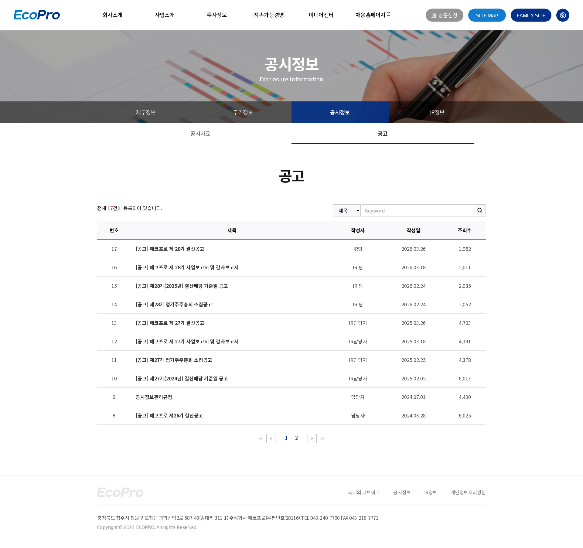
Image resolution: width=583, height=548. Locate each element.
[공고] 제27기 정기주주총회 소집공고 (174, 359)
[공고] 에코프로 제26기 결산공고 (169, 415)
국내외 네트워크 (364, 492)
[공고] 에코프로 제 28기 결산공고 (170, 248)
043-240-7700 (324, 517)
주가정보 (243, 112)
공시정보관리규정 (154, 396)
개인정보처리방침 (468, 492)
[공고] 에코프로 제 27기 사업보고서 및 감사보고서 (187, 341)
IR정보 (437, 112)
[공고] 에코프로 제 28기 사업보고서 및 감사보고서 (187, 267)
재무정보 (146, 112)
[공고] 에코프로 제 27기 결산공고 (170, 322)
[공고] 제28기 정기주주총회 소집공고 (174, 304)
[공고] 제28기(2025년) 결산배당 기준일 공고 (182, 285)
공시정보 (340, 112)
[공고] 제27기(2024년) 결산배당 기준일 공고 (182, 378)
